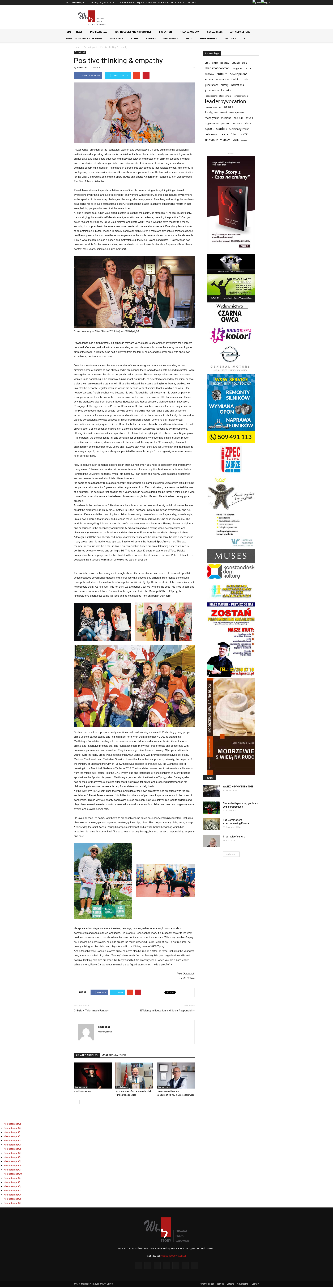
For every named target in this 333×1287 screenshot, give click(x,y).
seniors (237, 123)
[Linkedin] (232, 2)
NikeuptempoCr (12, 1194)
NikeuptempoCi (12, 1157)
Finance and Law (189, 31)
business (239, 62)
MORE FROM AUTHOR (114, 1055)
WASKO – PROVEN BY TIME (238, 786)
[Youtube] (249, 2)
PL (245, 38)
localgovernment (216, 112)
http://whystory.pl (105, 1032)
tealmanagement (239, 129)
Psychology (170, 38)
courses (248, 68)
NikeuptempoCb (12, 1128)
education (222, 79)
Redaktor (82, 67)
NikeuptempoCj (12, 1161)
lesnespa (228, 106)
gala (246, 79)
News (79, 31)
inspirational (237, 84)
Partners (192, 2)
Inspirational (98, 31)
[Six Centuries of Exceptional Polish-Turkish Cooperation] (134, 1075)
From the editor (127, 2)
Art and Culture (240, 31)
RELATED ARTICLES (87, 1055)
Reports (140, 2)
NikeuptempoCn (12, 1178)
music (249, 118)
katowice (226, 90)
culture (222, 74)
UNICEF (243, 134)
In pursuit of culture (234, 836)
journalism (212, 90)
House (134, 38)
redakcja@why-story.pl (173, 1255)
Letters (230, 1283)
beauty (224, 63)
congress (237, 68)
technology (211, 134)
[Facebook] (215, 2)
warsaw (225, 140)
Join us (173, 2)
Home (68, 31)
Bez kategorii (90, 47)
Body (189, 38)
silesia (248, 123)
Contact (181, 2)
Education (165, 31)
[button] (266, 33)
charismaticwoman (217, 68)
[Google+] (220, 2)
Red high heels (208, 38)
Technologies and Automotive (133, 31)
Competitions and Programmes (83, 38)
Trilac (233, 134)
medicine (226, 117)
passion (225, 123)
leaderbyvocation (225, 101)
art (207, 62)
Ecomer (209, 79)
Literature (163, 2)
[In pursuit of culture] (211, 841)
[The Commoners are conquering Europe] (211, 824)
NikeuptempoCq (12, 1190)
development (238, 74)
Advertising (242, 1283)
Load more (230, 854)
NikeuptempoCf (12, 1144)
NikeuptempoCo (12, 1182)
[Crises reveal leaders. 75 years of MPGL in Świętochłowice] (176, 1075)
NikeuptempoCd (12, 1136)
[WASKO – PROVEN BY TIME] (211, 791)
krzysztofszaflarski (241, 96)
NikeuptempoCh (12, 1153)
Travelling (116, 38)
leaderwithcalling (213, 107)
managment (212, 117)
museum (239, 117)
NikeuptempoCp (12, 1186)
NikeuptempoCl (12, 1169)
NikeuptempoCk (12, 1165)
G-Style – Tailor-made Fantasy (91, 1010)
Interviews (151, 2)
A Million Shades (82, 1091)
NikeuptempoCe (12, 1140)
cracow (209, 74)
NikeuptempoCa (12, 1123)
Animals (151, 38)
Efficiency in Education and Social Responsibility (167, 1010)
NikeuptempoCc (12, 1132)
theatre (224, 134)
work (235, 139)
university (211, 140)
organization (212, 123)
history (224, 84)
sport (209, 128)
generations (211, 84)
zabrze (244, 140)
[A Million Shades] (93, 1075)
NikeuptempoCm (13, 1173)
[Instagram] (226, 2)
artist (215, 62)
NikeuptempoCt (12, 1203)
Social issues (215, 31)
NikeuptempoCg (12, 1148)
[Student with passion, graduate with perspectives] (211, 808)
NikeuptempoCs (12, 1198)
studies (221, 129)
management (237, 112)
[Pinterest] (238, 2)
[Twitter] (243, 2)
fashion (236, 79)
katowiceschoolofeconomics (218, 96)
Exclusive (230, 38)
